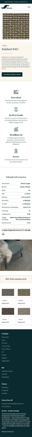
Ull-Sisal (4, 343)
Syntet (4, 355)
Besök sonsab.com (8, 432)
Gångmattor (6, 361)
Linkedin (4, 393)
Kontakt (4, 374)
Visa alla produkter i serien (12, 74)
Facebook (5, 390)
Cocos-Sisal (6, 346)
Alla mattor (5, 337)
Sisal (3, 340)
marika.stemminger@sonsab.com (13, 404)
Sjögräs (4, 358)
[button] (29, 7)
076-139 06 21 (6, 407)
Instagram (5, 387)
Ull (2, 352)
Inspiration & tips (7, 371)
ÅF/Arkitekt (5, 377)
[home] (14, 7)
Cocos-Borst (6, 349)
